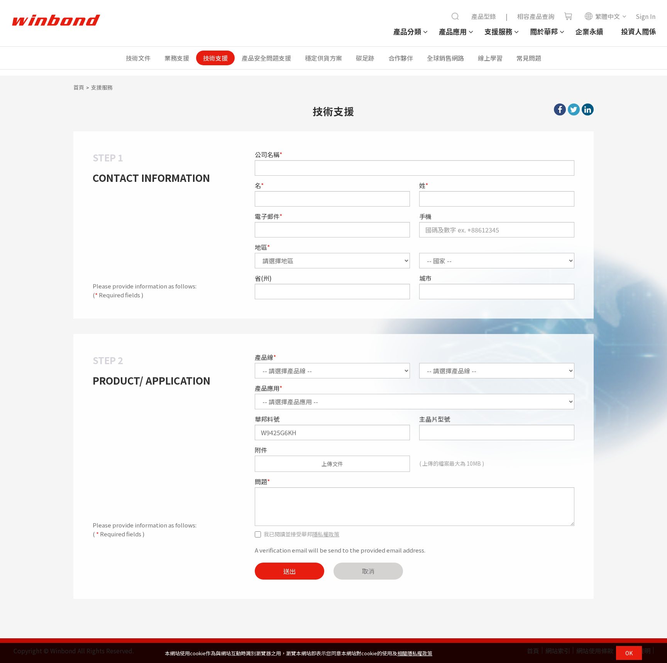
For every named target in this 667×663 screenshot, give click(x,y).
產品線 (265, 357)
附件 (261, 450)
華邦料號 (267, 419)
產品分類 (407, 31)
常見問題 (528, 58)
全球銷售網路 (445, 58)
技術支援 (215, 58)
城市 (425, 278)
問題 (262, 481)
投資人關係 (638, 31)
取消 (368, 571)
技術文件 (138, 58)
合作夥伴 (400, 58)
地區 (262, 247)
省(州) (263, 278)
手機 (425, 216)
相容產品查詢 (535, 16)
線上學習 (490, 58)
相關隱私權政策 (414, 653)
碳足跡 (365, 58)
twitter (574, 109)
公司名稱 (268, 154)
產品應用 (453, 31)
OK (629, 653)
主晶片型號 (434, 419)
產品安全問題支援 (266, 58)
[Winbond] (56, 20)
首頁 (78, 87)
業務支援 (176, 58)
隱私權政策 (325, 534)
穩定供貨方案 (323, 58)
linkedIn (588, 109)
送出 (289, 571)
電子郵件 (268, 216)
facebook (560, 109)
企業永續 (589, 31)
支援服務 (498, 31)
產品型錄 (483, 16)
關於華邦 (544, 31)
